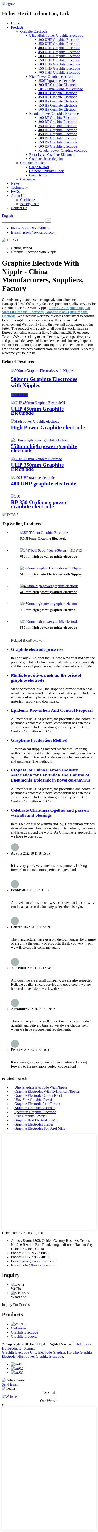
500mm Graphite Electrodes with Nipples (51, 574)
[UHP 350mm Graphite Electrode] (36, 459)
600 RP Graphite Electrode (57, 146)
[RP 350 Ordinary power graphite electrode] (15, 496)
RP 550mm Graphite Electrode (43, 538)
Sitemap (29, 1348)
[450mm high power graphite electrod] (49, 604)
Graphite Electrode (33, 31)
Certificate (27, 200)
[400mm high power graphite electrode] (49, 586)
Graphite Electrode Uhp (19, 1352)
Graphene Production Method (39, 740)
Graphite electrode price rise (37, 649)
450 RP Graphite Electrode (57, 134)
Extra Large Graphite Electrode (51, 154)
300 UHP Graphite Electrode (59, 40)
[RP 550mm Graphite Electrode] (44, 532)
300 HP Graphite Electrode (57, 85)
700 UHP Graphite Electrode (59, 72)
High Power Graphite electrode (51, 76)
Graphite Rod (39, 167)
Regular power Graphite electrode (62, 150)
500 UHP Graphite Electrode (59, 56)
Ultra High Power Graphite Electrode (56, 35)
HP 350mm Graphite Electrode (60, 89)
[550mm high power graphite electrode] (40, 440)
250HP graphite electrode (56, 81)
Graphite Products (33, 163)
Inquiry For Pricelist (16, 1305)
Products (17, 27)
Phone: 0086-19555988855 (30, 228)
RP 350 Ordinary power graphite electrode (39, 504)
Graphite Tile (38, 175)
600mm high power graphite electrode (48, 556)
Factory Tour (29, 204)
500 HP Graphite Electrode (57, 101)
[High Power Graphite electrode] (35, 421)
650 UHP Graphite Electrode (59, 68)
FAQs (15, 191)
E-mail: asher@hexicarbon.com (33, 232)
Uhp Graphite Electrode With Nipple (40, 1087)
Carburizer (27, 179)
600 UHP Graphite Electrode (59, 64)
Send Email (10, 1384)
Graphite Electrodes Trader (33, 1124)
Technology (19, 187)
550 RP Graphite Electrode (57, 142)
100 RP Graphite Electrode (57, 118)
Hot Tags (82, 1344)
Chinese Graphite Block (46, 171)
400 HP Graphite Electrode (57, 93)
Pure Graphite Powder (30, 1116)
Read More (19, 395)
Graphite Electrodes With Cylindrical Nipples (47, 1091)
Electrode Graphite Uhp (66, 308)
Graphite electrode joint (46, 159)
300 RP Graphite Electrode (57, 122)
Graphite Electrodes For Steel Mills (39, 1128)
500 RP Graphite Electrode (57, 138)
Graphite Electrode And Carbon (37, 1104)
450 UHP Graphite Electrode (59, 52)
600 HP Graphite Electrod (57, 109)
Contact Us (19, 208)
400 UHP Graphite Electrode (59, 48)
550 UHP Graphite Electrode (59, 60)
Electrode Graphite (51, 1352)
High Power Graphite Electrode (40, 1356)
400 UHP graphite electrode (43, 484)
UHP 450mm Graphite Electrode (37, 411)
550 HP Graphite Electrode (57, 105)
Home (15, 23)
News (15, 183)
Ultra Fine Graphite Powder (34, 1100)
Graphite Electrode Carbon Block (38, 1095)
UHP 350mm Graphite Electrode (37, 467)
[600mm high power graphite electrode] (51, 550)
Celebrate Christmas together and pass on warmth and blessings (50, 813)
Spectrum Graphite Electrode (35, 1112)
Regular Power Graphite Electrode (54, 113)
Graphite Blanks (57, 312)
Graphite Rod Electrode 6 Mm (36, 1120)
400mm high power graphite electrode (48, 592)
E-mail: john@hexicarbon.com (33, 1265)
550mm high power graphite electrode (44, 448)
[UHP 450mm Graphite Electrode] (38, 403)
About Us (18, 196)
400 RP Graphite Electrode (57, 130)
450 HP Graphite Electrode (57, 97)
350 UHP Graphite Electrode (59, 44)
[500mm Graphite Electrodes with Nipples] (42, 371)
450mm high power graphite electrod (47, 610)
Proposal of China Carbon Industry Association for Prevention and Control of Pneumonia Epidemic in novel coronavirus (50, 775)
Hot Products (11, 1348)
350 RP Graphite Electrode (57, 126)
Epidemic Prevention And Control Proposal (52, 710)
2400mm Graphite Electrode (34, 1108)
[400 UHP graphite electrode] (33, 477)
